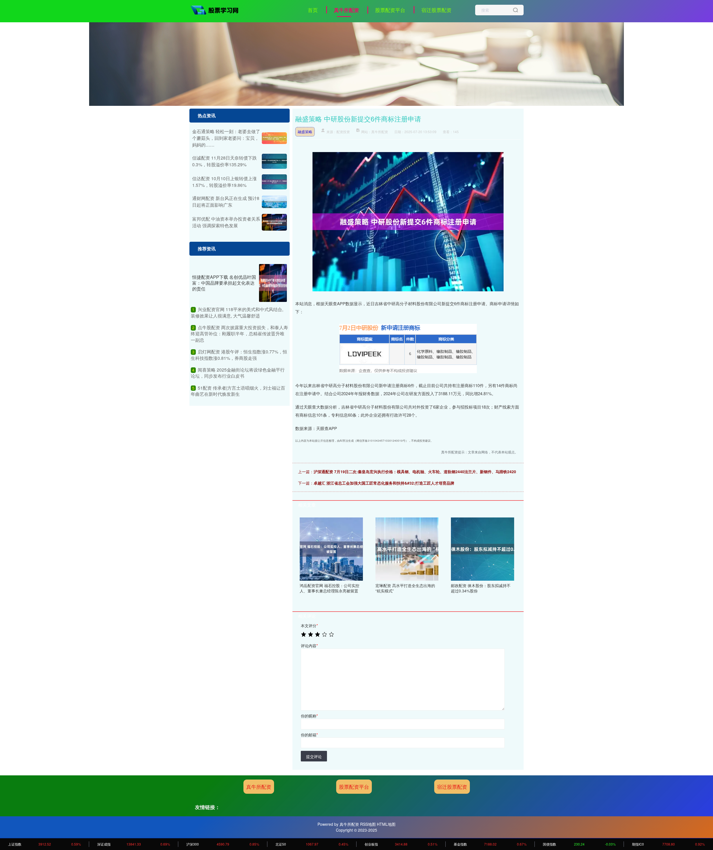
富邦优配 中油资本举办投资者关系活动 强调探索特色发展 (226, 222)
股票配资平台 (390, 9)
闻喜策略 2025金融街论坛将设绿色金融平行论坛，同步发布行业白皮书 (238, 373)
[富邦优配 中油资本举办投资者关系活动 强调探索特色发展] (274, 222)
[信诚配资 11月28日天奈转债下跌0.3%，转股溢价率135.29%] (274, 161)
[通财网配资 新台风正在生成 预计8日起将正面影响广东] (274, 202)
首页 (313, 9)
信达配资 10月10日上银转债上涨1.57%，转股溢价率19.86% (224, 181)
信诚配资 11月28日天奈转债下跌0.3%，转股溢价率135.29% (224, 161)
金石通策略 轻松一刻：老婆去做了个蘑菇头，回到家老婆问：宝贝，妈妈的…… (226, 138)
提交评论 (314, 756)
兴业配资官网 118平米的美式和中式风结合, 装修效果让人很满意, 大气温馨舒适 (237, 312)
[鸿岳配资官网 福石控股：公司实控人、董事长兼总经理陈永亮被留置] (331, 548)
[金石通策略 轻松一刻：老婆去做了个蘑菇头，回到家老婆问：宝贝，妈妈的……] (274, 138)
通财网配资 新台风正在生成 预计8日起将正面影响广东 (225, 201)
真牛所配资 (346, 10)
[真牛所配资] (216, 9)
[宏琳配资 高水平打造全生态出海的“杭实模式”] (407, 548)
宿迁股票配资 (436, 9)
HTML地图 (386, 824)
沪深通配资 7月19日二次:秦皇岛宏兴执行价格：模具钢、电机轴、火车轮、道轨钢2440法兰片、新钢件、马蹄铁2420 (415, 471)
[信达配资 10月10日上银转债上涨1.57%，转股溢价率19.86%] (274, 181)
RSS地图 (368, 824)
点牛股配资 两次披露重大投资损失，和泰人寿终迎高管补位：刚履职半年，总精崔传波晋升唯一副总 (239, 333)
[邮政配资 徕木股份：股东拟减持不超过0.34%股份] (482, 548)
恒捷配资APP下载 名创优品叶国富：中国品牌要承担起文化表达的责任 (224, 283)
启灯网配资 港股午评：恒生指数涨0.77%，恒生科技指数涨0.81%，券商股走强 (239, 354)
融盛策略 (305, 131)
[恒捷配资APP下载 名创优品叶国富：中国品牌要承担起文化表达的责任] (273, 283)
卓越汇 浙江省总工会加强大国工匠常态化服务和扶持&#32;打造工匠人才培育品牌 (384, 483)
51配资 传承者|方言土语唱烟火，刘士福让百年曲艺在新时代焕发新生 (238, 391)
